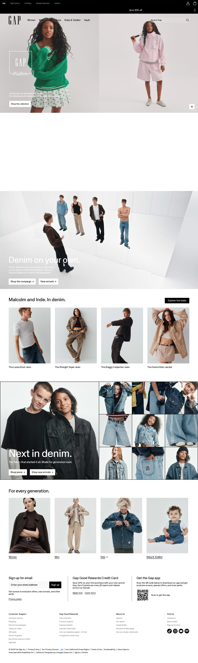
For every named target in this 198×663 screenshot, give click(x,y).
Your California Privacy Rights (77, 649)
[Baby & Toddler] (167, 528)
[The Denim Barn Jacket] (168, 338)
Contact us (171, 618)
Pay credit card (65, 618)
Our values (120, 622)
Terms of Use (96, 649)
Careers (119, 618)
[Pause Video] (192, 106)
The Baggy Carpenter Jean (115, 367)
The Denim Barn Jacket (159, 367)
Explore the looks (177, 300)
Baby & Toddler (72, 20)
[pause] (195, 10)
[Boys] (121, 528)
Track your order (15, 629)
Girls (49, 20)
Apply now (77, 593)
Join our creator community (127, 632)
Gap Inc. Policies (81, 653)
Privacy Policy (33, 649)
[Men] (75, 528)
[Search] (187, 20)
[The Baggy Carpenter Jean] (122, 338)
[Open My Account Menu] (188, 3)
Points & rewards (66, 622)
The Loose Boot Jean (20, 367)
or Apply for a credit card (69, 636)
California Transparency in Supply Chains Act (54, 653)
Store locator (172, 622)
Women (31, 20)
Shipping (12, 622)
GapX (87, 20)
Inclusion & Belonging (125, 629)
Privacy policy (15, 599)
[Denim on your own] (99, 233)
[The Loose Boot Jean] (30, 338)
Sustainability (109, 649)
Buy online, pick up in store (19, 639)
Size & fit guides (15, 636)
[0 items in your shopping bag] (195, 3)
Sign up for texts (173, 625)
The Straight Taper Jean (67, 367)
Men (41, 20)
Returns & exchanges (17, 625)
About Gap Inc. (123, 649)
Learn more (90, 593)
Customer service (16, 618)
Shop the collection (20, 104)
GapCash (12, 643)
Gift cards (12, 632)
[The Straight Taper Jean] (76, 338)
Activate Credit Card (67, 629)
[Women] (29, 528)
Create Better (121, 625)
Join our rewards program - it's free (73, 632)
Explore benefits (66, 625)
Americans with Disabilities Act (21, 653)
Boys (58, 20)
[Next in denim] (99, 431)
